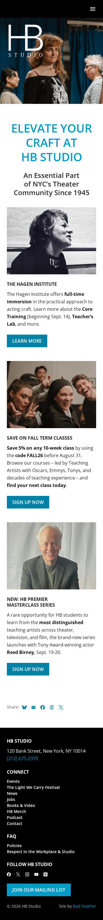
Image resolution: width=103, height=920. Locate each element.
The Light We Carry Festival (33, 787)
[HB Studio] (12, 9)
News (12, 793)
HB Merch (16, 811)
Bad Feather (84, 906)
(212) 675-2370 (22, 758)
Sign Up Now (28, 502)
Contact (14, 823)
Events (13, 781)
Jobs (11, 799)
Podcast (15, 817)
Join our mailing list (38, 890)
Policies (14, 845)
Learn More (27, 341)
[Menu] (92, 8)
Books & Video (21, 805)
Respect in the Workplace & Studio (41, 851)
